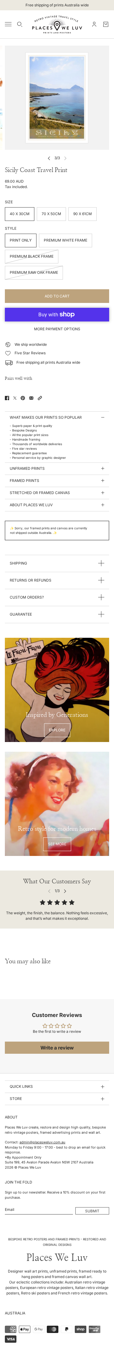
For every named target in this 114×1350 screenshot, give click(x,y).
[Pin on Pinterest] (22, 398)
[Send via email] (31, 398)
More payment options (57, 329)
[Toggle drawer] (8, 24)
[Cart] (105, 24)
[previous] (48, 158)
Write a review (57, 1048)
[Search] (19, 24)
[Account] (94, 24)
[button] (39, 398)
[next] (65, 891)
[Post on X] (15, 398)
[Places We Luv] (57, 24)
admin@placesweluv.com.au (42, 1142)
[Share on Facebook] (7, 398)
